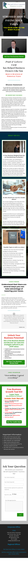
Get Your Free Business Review (14, 56)
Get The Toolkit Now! (14, 422)
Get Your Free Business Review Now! (14, 362)
